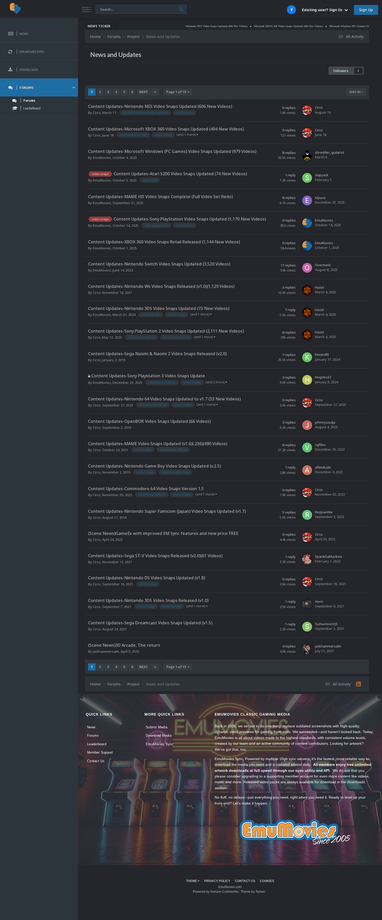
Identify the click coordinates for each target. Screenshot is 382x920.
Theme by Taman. (253, 891)
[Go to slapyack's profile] (307, 178)
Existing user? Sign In (323, 9)
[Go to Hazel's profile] (307, 290)
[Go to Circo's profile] (307, 110)
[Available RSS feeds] (358, 684)
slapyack (321, 175)
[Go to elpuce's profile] (307, 200)
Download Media (159, 735)
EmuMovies (102, 157)
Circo (97, 112)
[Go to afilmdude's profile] (307, 470)
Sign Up (366, 9)
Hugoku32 (323, 377)
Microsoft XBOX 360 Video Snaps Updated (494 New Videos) (262, 26)
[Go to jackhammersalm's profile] (307, 649)
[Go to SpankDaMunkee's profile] (307, 559)
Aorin (319, 601)
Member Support (100, 752)
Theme (192, 881)
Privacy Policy (217, 881)
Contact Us (96, 761)
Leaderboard (96, 744)
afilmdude (323, 467)
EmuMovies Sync (160, 744)
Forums (93, 735)
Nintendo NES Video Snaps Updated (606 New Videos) (191, 26)
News (91, 727)
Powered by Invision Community (215, 891)
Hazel (319, 287)
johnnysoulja (325, 422)
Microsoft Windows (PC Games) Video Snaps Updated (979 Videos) (341, 26)
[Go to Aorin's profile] (307, 604)
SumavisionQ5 (326, 623)
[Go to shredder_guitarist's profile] (307, 155)
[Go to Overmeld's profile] (307, 268)
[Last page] (155, 92)
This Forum (107, 9)
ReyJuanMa (323, 512)
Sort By (355, 92)
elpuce (320, 197)
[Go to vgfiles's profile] (307, 447)
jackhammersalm (106, 651)
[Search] (181, 9)
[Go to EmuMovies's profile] (307, 223)
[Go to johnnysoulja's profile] (307, 425)
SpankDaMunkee (328, 556)
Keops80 (322, 354)
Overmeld (323, 265)
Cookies (267, 881)
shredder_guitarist (329, 152)
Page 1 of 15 (177, 92)
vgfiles (320, 444)
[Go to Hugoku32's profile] (307, 380)
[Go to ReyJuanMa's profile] (307, 515)
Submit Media (156, 727)
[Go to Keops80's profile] (307, 357)
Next (143, 92)
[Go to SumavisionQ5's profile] (307, 626)
